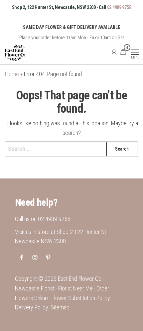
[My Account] (114, 52)
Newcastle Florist (35, 288)
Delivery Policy (31, 307)
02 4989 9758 (119, 7)
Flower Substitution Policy (81, 297)
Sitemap (60, 307)
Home (12, 73)
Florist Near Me (75, 288)
